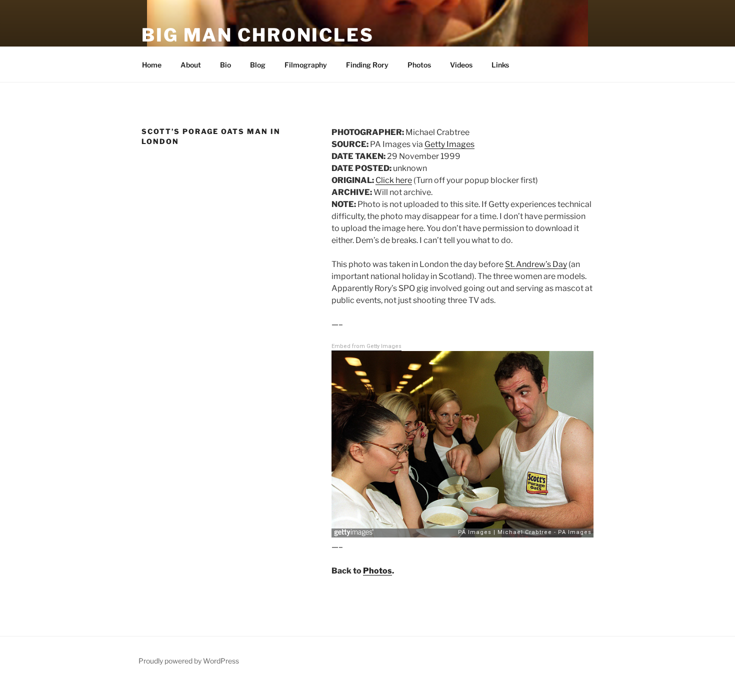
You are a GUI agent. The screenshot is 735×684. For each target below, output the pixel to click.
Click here (394, 180)
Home (151, 64)
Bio (225, 64)
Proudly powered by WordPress (188, 660)
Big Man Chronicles (258, 35)
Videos (461, 64)
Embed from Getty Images (367, 346)
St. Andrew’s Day (536, 264)
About (190, 64)
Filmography (305, 64)
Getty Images (449, 144)
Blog (258, 64)
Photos (419, 64)
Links (500, 64)
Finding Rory (367, 64)
